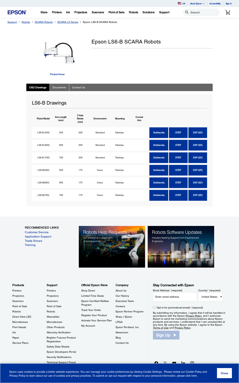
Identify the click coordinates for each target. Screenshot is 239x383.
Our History (122, 295)
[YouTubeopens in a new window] (174, 363)
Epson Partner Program (130, 311)
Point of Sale (19, 306)
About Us (121, 290)
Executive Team (125, 301)
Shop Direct (88, 290)
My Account (88, 325)
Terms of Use (161, 327)
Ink (14, 332)
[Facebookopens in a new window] (156, 363)
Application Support (38, 236)
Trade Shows (33, 241)
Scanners (18, 301)
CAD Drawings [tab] (37, 87)
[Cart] (228, 12)
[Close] (224, 373)
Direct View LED (21, 316)
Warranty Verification (59, 332)
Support (12, 22)
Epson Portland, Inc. (127, 327)
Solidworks (158, 132)
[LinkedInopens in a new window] (183, 363)
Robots (26, 22)
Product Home (57, 74)
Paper (15, 337)
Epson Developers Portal (61, 351)
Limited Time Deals (92, 295)
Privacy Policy (193, 315)
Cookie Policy (194, 372)
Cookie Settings (152, 372)
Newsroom (122, 332)
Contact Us (122, 342)
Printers (16, 290)
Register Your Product (94, 315)
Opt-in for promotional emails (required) (180, 307)
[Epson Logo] (17, 12)
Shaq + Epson (124, 316)
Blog (118, 337)
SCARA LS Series (67, 22)
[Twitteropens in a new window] (165, 363)
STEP (178, 132)
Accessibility (215, 3)
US (183, 3)
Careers (120, 306)
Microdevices (20, 321)
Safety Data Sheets (58, 346)
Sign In (229, 3)
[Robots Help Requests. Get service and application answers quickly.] (112, 246)
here (194, 376)
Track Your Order (91, 309)
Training (30, 245)
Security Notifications (59, 357)
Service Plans (20, 342)
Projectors (18, 295)
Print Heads (19, 327)
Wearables (53, 316)
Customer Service (37, 232)
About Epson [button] (196, 3)
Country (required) (209, 290)
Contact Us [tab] (78, 87)
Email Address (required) (168, 290)
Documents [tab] (59, 87)
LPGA (119, 321)
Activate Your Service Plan (96, 320)
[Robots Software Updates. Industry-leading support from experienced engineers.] (181, 246)
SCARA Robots (44, 22)
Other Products (56, 327)
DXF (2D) (198, 132)
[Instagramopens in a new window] (192, 363)
